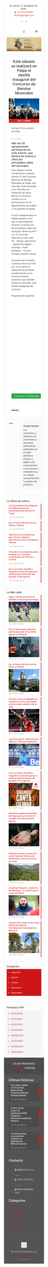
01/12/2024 (17, 1013)
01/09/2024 (17, 1030)
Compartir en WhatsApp (26, 396)
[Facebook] (22, 21)
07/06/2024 (17, 1046)
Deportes (16, 972)
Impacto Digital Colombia (24, 1254)
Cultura (14, 982)
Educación (16, 987)
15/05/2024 (17, 1052)
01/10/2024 (17, 1024)
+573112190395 (25, 12)
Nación (14, 977)
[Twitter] (26, 21)
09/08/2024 (17, 1035)
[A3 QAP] (24, 30)
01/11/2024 (16, 1019)
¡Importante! (31, 426)
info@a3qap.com (25, 15)
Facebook (25, 1259)
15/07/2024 (17, 1041)
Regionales (16, 992)
